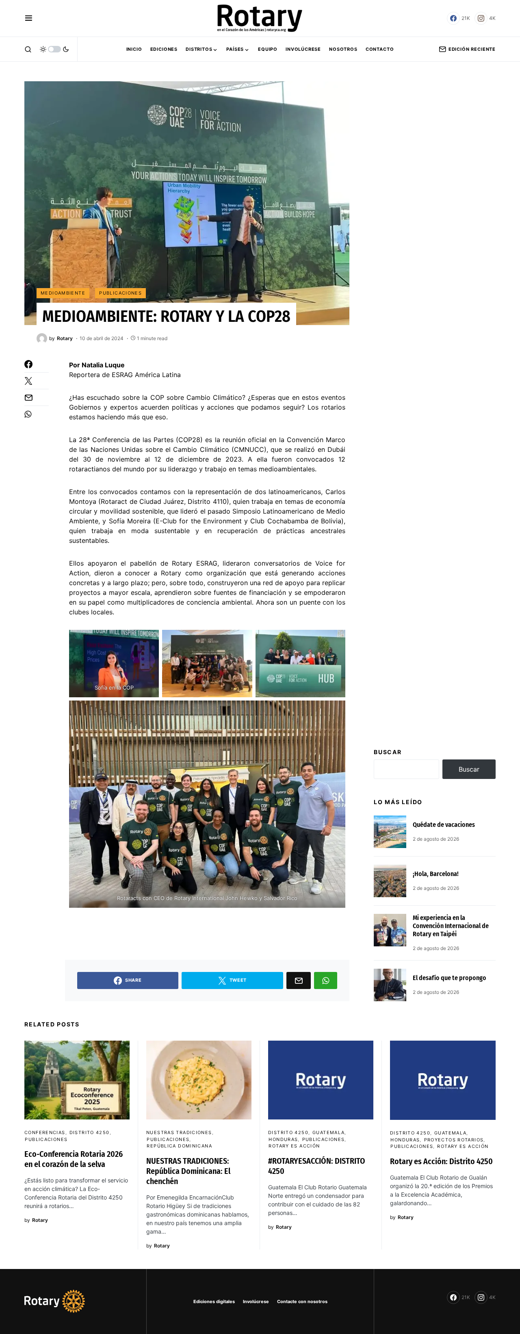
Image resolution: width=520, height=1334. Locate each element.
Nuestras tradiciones (179, 1132)
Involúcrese (256, 1301)
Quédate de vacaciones (444, 825)
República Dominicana (179, 1146)
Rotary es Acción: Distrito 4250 (441, 1161)
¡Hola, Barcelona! (436, 874)
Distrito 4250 (89, 1132)
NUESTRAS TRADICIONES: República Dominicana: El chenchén (188, 1171)
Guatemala (328, 1132)
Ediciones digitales (214, 1301)
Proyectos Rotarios (454, 1140)
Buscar (388, 751)
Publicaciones (120, 293)
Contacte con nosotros (302, 1301)
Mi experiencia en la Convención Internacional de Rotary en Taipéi (451, 926)
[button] (28, 18)
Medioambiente (63, 293)
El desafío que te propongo (449, 978)
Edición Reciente (472, 49)
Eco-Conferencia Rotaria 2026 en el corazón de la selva (73, 1159)
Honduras (283, 1139)
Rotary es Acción (294, 1146)
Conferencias (44, 1132)
